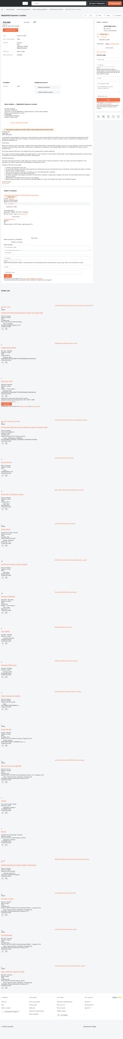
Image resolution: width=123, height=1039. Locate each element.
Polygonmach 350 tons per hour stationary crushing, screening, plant (24, 427)
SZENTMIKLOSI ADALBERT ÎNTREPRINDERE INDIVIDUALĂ (21, 195)
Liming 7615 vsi (6, 462)
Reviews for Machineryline (36, 1011)
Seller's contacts (6, 1008)
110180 (3, 801)
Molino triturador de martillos (10, 696)
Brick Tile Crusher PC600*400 (11, 766)
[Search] (33, 3)
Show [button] (15, 214)
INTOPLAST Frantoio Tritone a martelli (14, 564)
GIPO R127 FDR (6, 381)
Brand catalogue (34, 1014)
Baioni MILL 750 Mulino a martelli (12, 494)
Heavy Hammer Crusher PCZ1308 (12, 972)
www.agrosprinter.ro (9, 219)
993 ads (11, 198)
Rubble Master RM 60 (8, 348)
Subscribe (6, 404)
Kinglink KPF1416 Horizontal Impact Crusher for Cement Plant (22, 313)
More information (101, 52)
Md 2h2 (3, 832)
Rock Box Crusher (7, 899)
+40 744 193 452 (22, 214)
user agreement (38, 278)
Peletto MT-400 (6, 729)
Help (2, 1005)
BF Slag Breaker (6, 935)
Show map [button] (34, 238)
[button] (85, 15)
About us (3, 1002)
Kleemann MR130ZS (8, 596)
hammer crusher (21, 35)
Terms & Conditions (34, 1002)
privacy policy (27, 278)
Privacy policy (33, 1005)
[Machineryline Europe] (10, 3)
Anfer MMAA (5, 631)
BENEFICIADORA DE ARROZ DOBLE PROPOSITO (18, 865)
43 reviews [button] (11, 203)
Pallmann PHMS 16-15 (8, 665)
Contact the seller (10, 30)
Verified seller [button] (10, 197)
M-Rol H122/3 (5, 529)
